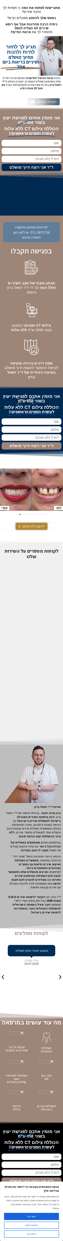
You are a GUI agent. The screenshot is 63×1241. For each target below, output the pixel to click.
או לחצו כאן (21, 232)
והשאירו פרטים (31, 237)
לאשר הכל (31, 1216)
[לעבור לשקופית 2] (19, 514)
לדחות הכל (31, 1234)
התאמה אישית (31, 1225)
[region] (31, 1211)
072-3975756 (40, 232)
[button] (5, 489)
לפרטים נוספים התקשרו (31, 227)
